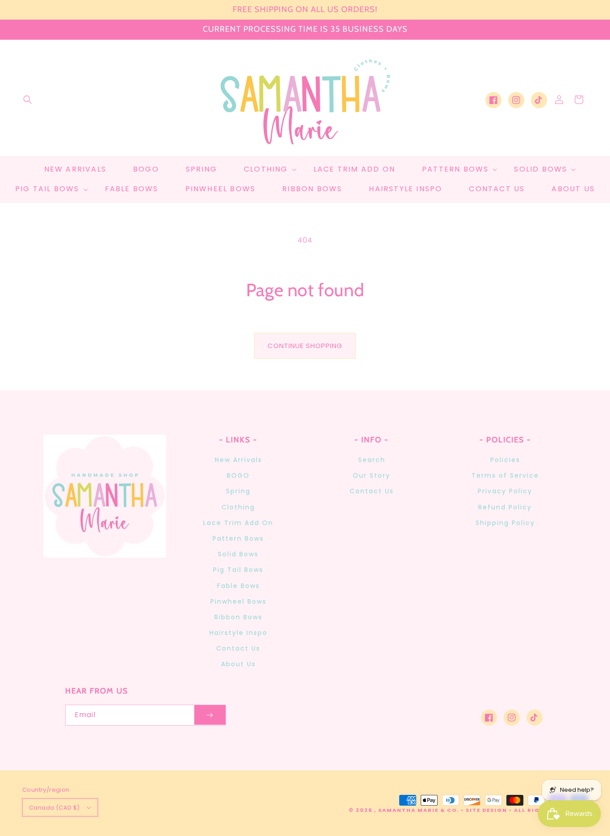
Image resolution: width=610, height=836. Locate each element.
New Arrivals (238, 459)
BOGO (238, 475)
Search (371, 459)
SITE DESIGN (486, 810)
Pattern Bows (238, 538)
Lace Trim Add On (238, 522)
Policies (505, 459)
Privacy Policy (505, 491)
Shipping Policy (505, 522)
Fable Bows (238, 585)
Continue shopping (305, 345)
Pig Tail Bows (238, 569)
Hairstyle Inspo (238, 632)
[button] (28, 99)
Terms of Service (505, 475)
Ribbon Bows (238, 617)
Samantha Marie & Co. (418, 810)
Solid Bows (238, 554)
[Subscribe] (210, 715)
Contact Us (238, 648)
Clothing (238, 507)
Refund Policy (505, 507)
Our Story (371, 475)
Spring (238, 491)
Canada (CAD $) (54, 807)
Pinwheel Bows (238, 601)
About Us (238, 664)
